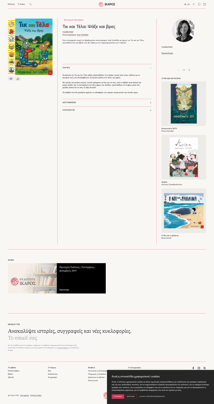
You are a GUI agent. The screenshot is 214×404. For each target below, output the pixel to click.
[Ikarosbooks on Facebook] (193, 368)
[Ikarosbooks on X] (204, 368)
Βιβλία (10, 374)
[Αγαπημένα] (199, 4)
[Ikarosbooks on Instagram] (199, 368)
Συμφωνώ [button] (118, 396)
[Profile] (193, 4)
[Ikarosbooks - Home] (107, 4)
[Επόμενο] (189, 70)
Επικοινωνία (93, 380)
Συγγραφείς (52, 377)
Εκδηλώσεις (53, 374)
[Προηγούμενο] (178, 70)
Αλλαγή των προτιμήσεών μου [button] (152, 396)
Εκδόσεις (11, 4)
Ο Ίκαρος (21, 4)
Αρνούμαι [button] (131, 396)
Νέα (49, 371)
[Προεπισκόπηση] (11, 78)
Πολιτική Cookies (36, 395)
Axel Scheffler (83, 35)
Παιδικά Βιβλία (13, 371)
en (188, 4)
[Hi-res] (18, 78)
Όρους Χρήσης (63, 348)
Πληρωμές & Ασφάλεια (97, 374)
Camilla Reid (68, 32)
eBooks (11, 377)
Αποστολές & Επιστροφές (98, 371)
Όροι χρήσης (24, 395)
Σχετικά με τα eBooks (96, 377)
